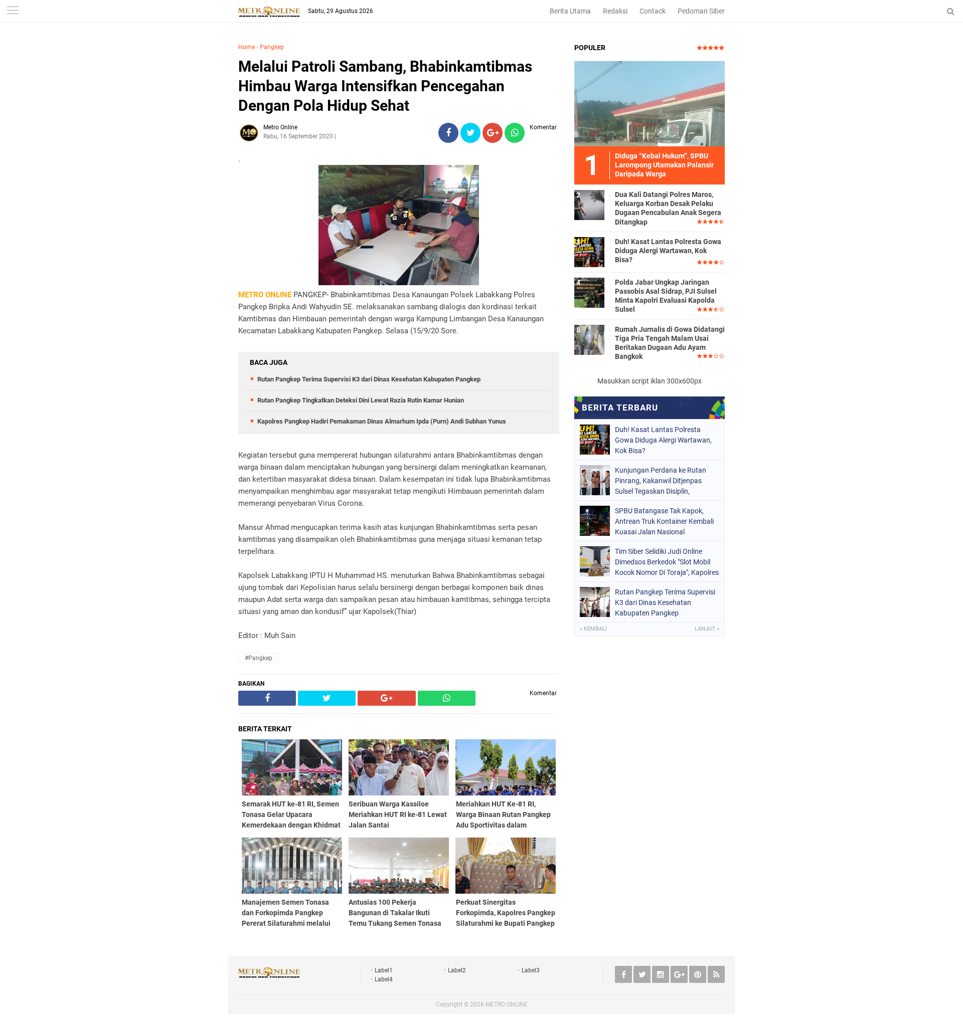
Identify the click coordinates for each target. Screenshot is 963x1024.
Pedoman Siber (701, 11)
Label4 (384, 979)
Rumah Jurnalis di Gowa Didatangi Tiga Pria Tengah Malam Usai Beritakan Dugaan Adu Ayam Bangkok (670, 343)
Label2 (457, 970)
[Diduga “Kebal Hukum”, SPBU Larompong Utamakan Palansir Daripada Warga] (649, 103)
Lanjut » (707, 629)
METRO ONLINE (507, 1004)
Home (246, 47)
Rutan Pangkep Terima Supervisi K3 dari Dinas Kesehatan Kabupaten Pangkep (368, 379)
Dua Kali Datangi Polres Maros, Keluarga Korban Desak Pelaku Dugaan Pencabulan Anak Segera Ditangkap (668, 208)
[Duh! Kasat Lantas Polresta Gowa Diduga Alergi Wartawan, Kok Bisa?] (589, 251)
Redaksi (615, 11)
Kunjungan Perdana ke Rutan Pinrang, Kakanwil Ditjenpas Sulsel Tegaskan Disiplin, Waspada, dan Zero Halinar (660, 480)
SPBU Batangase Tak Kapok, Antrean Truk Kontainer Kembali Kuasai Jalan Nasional (664, 521)
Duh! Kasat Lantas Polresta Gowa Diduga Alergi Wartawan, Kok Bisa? (668, 251)
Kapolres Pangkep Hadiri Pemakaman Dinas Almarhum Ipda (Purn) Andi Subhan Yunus (381, 421)
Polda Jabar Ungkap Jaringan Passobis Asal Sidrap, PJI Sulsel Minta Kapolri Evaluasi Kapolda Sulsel (666, 296)
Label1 (384, 970)
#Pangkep (258, 658)
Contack (652, 11)
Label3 (531, 970)
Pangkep (272, 47)
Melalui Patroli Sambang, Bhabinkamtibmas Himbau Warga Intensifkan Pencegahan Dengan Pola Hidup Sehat (385, 86)
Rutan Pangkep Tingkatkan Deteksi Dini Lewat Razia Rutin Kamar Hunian (360, 400)
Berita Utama (570, 11)
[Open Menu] (12, 11)
